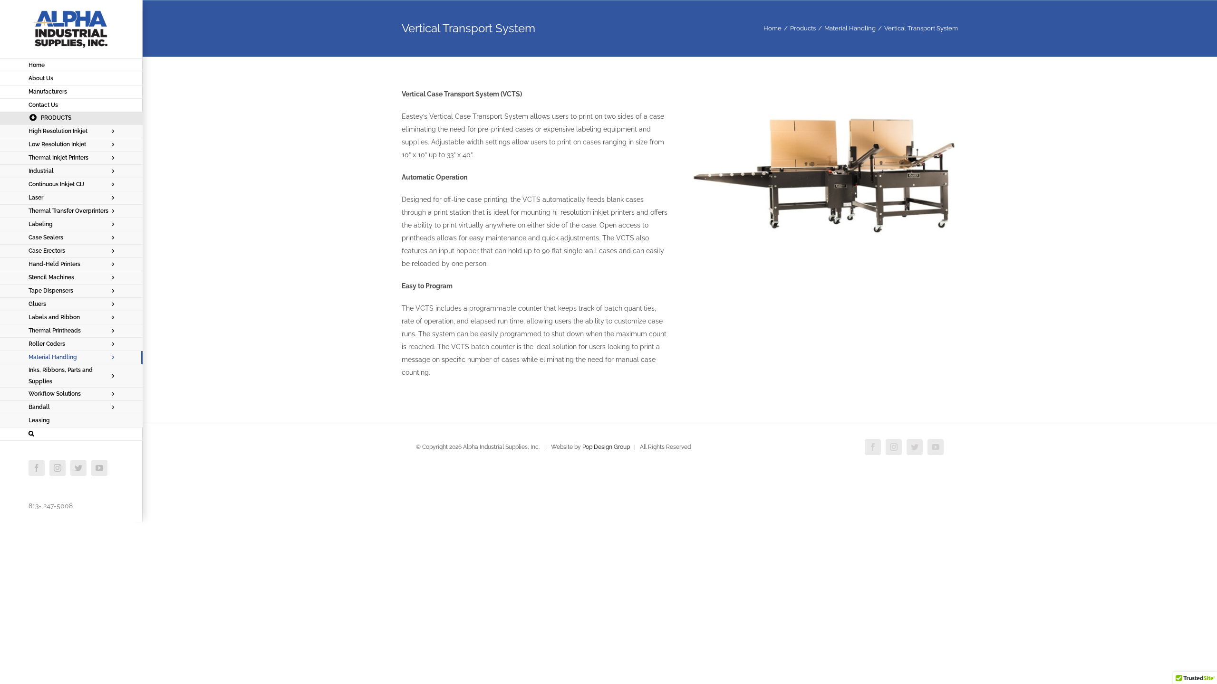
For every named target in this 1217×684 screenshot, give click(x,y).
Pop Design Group (606, 447)
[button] (71, 434)
